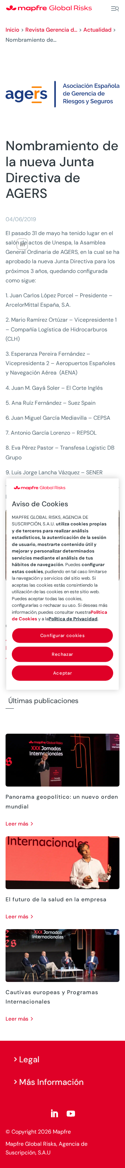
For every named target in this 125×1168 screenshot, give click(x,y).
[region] (62, 584)
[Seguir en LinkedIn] (54, 1114)
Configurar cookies (62, 635)
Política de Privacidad (73, 619)
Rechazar (62, 654)
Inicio (12, 29)
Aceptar (62, 673)
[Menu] (115, 9)
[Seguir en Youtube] (71, 1114)
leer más (17, 823)
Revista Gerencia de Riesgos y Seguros (51, 29)
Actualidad (97, 29)
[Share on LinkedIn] (22, 244)
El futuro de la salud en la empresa (56, 899)
